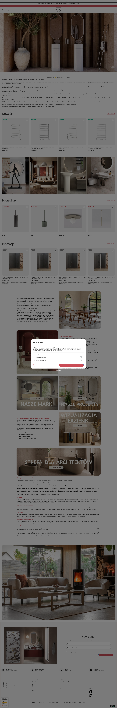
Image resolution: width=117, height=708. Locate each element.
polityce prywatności (48, 347)
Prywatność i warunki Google (38, 348)
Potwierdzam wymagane (45, 365)
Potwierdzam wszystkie (71, 365)
